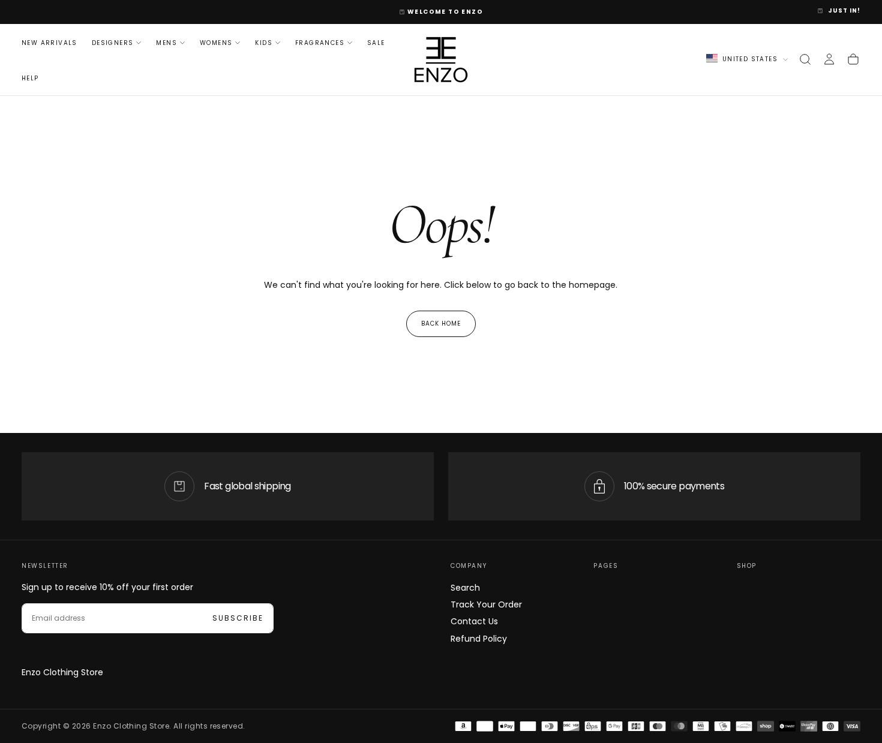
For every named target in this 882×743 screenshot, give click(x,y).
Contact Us (474, 621)
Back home (441, 323)
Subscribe (237, 618)
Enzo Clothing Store (62, 672)
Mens (166, 42)
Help (30, 78)
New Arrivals (49, 42)
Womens (216, 42)
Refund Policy (479, 639)
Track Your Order (486, 604)
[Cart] (853, 59)
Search (465, 588)
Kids (263, 42)
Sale (376, 42)
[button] (805, 59)
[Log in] (829, 59)
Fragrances (319, 42)
